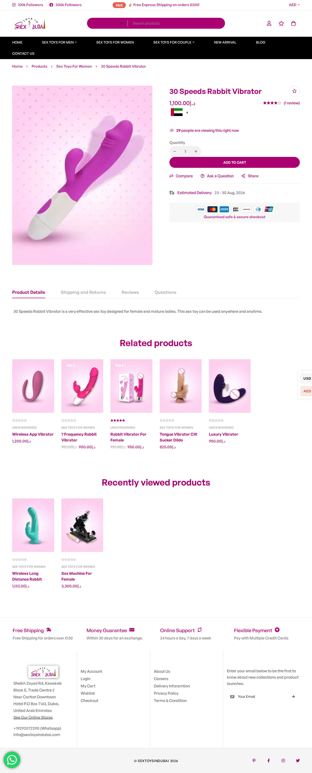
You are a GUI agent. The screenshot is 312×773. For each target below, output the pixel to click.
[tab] (28, 292)
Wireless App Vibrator (33, 434)
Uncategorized (24, 427)
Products (39, 66)
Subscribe (293, 696)
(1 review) (292, 102)
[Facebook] (269, 761)
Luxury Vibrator (223, 434)
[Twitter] (298, 761)
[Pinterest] (254, 761)
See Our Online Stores (33, 717)
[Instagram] (283, 761)
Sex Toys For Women (74, 66)
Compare (184, 175)
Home (17, 66)
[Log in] (269, 23)
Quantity (177, 142)
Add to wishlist (294, 91)
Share (253, 175)
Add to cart (234, 162)
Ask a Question (220, 175)
